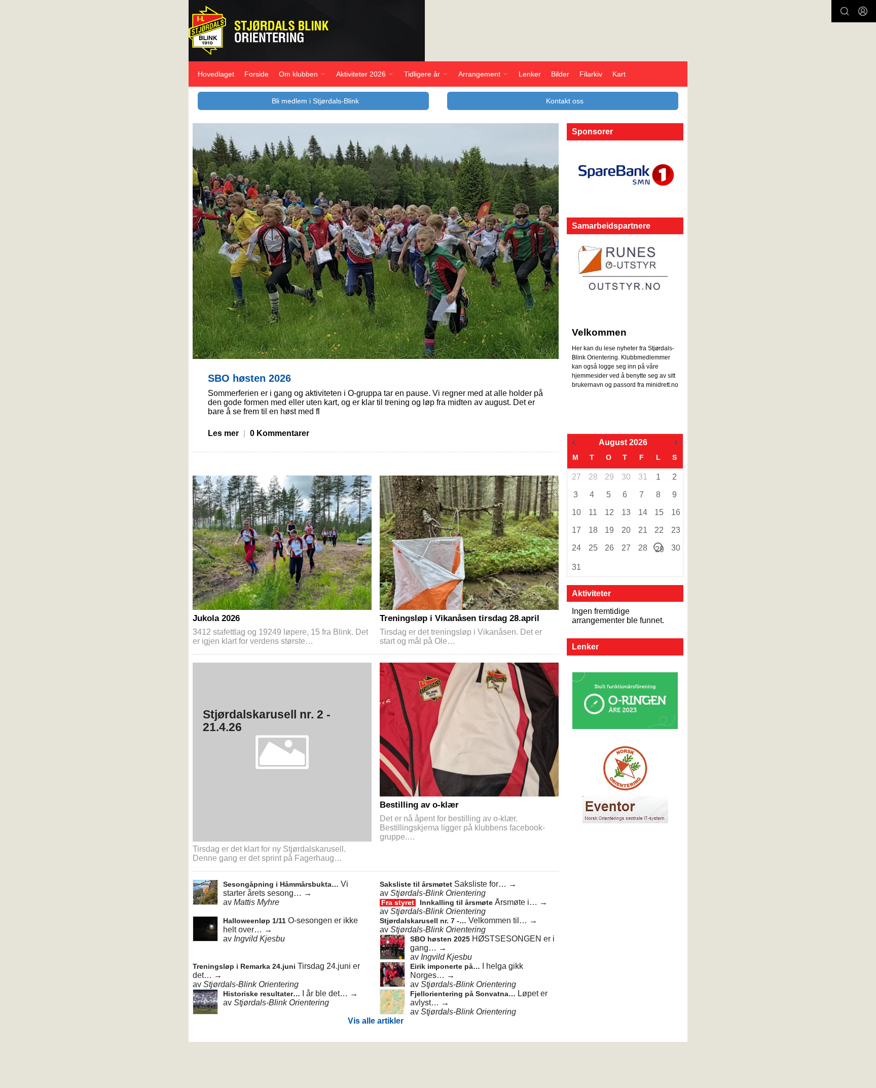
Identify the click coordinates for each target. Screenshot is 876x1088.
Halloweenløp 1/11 (255, 921)
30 (626, 477)
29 (609, 477)
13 (626, 512)
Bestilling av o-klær (419, 805)
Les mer (223, 433)
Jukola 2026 (216, 618)
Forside (256, 74)
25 (593, 547)
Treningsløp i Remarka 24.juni (245, 966)
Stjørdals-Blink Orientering (438, 893)
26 (609, 547)
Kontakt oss (564, 101)
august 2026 (623, 442)
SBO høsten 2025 (441, 939)
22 (658, 530)
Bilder (560, 74)
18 (593, 530)
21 (642, 530)
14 (642, 512)
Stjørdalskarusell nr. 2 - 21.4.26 (267, 721)
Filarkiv (590, 74)
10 (576, 512)
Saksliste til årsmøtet (417, 884)
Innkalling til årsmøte (457, 902)
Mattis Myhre (256, 902)
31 (642, 477)
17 (576, 530)
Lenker (530, 74)
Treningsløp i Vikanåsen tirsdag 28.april (459, 618)
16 (675, 512)
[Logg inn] (863, 11)
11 (593, 512)
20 (626, 530)
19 (609, 530)
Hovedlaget (216, 74)
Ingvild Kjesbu (259, 938)
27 (576, 477)
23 (675, 530)
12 (609, 512)
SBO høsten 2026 (249, 378)
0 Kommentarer (279, 433)
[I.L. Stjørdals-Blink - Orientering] (307, 30)
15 (658, 512)
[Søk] (844, 11)
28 (593, 477)
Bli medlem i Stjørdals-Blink (315, 101)
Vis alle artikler (376, 1021)
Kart (619, 74)
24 (576, 547)
